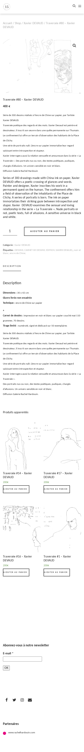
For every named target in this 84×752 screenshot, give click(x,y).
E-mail (8, 653)
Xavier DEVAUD (33, 23)
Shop (18, 23)
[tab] (12, 268)
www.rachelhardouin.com (21, 732)
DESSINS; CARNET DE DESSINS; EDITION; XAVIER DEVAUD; (44, 250)
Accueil (7, 23)
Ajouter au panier (45, 231)
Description (12, 266)
